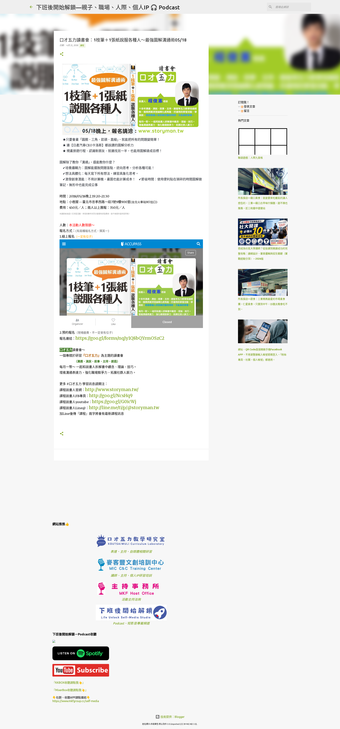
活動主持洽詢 (131, 599)
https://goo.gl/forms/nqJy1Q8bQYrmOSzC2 (119, 338)
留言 (246, 110)
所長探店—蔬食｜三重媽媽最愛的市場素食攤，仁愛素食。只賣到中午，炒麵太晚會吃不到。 (263, 304)
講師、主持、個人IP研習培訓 (131, 575)
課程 (82, 45)
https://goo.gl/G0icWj (114, 401)
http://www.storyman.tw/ (111, 389)
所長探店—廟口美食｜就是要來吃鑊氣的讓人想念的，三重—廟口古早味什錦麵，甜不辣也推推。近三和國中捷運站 (263, 203)
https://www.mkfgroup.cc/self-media (75, 701)
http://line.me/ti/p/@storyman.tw (124, 407)
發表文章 (249, 106)
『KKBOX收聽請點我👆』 (68, 682)
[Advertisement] (131, 490)
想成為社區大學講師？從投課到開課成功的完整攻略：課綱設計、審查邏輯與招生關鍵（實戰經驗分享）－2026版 (263, 253)
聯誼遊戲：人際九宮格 (250, 157)
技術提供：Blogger (172, 716)
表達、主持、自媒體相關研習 (131, 551)
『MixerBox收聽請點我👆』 (70, 690)
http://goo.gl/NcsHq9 (110, 395)
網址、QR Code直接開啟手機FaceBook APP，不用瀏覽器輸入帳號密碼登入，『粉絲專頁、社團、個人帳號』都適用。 (262, 354)
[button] (62, 54)
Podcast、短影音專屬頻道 (131, 623)
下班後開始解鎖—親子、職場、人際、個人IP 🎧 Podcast (108, 7)
